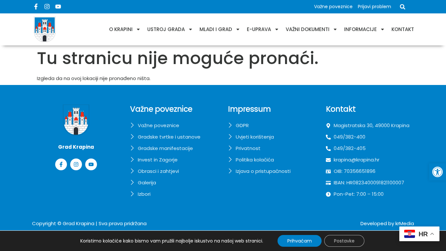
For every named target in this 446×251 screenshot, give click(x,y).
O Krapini (121, 29)
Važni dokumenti (307, 29)
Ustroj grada (166, 29)
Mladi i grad (215, 29)
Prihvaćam (299, 241)
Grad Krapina (78, 223)
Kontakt (402, 29)
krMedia (404, 223)
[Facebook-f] (36, 6)
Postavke (344, 241)
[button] (437, 171)
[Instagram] (47, 6)
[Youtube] (58, 6)
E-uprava (259, 29)
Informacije (360, 29)
